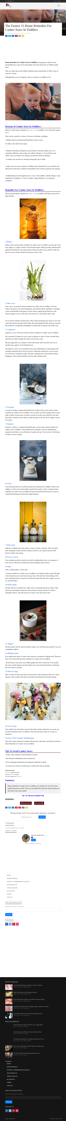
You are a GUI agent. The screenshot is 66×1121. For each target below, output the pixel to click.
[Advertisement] (33, 49)
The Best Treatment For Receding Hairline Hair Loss (27, 1053)
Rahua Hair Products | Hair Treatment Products (25, 992)
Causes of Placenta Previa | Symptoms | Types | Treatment (28, 985)
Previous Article (26, 803)
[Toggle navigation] (58, 5)
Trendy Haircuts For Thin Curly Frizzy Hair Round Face (28, 1032)
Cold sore (7, 772)
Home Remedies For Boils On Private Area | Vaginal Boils (28, 1024)
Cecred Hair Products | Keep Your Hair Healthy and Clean (28, 1013)
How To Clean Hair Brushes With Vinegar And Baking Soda (29, 1046)
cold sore (12, 774)
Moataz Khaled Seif (37, 835)
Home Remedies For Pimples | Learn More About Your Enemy (29, 999)
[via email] (23, 36)
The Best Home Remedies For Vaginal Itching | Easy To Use (29, 1039)
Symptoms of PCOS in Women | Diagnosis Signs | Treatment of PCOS (31, 1006)
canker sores (33, 130)
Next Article (38, 803)
